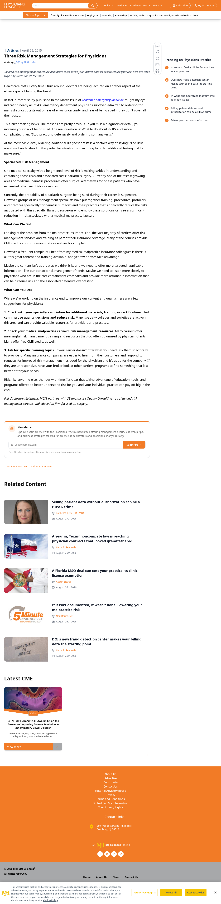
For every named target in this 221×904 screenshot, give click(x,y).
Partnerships (121, 15)
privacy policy (73, 452)
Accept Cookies (195, 892)
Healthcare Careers (74, 15)
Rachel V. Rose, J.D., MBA (70, 513)
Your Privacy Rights (110, 807)
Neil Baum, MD (64, 616)
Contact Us (110, 786)
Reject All (171, 892)
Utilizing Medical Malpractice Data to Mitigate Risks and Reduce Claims (164, 15)
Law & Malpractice (16, 466)
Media (120, 5)
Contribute (110, 782)
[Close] (215, 892)
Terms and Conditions (110, 799)
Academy (135, 5)
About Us (110, 774)
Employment (93, 15)
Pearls (146, 5)
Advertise (110, 778)
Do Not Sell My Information (110, 803)
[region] (110, 893)
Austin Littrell (63, 581)
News (116, 877)
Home (86, 877)
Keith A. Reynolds (66, 547)
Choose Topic (33, 15)
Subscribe (132, 444)
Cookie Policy (50, 900)
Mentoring (107, 15)
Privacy (110, 795)
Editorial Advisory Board (110, 791)
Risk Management (41, 466)
